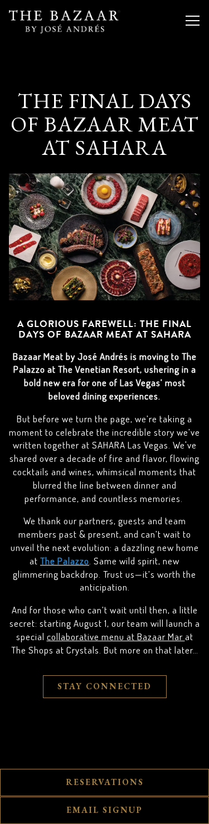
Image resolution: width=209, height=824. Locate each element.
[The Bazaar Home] (64, 20)
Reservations (105, 782)
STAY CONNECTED (104, 686)
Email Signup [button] (104, 810)
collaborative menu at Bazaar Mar (116, 636)
